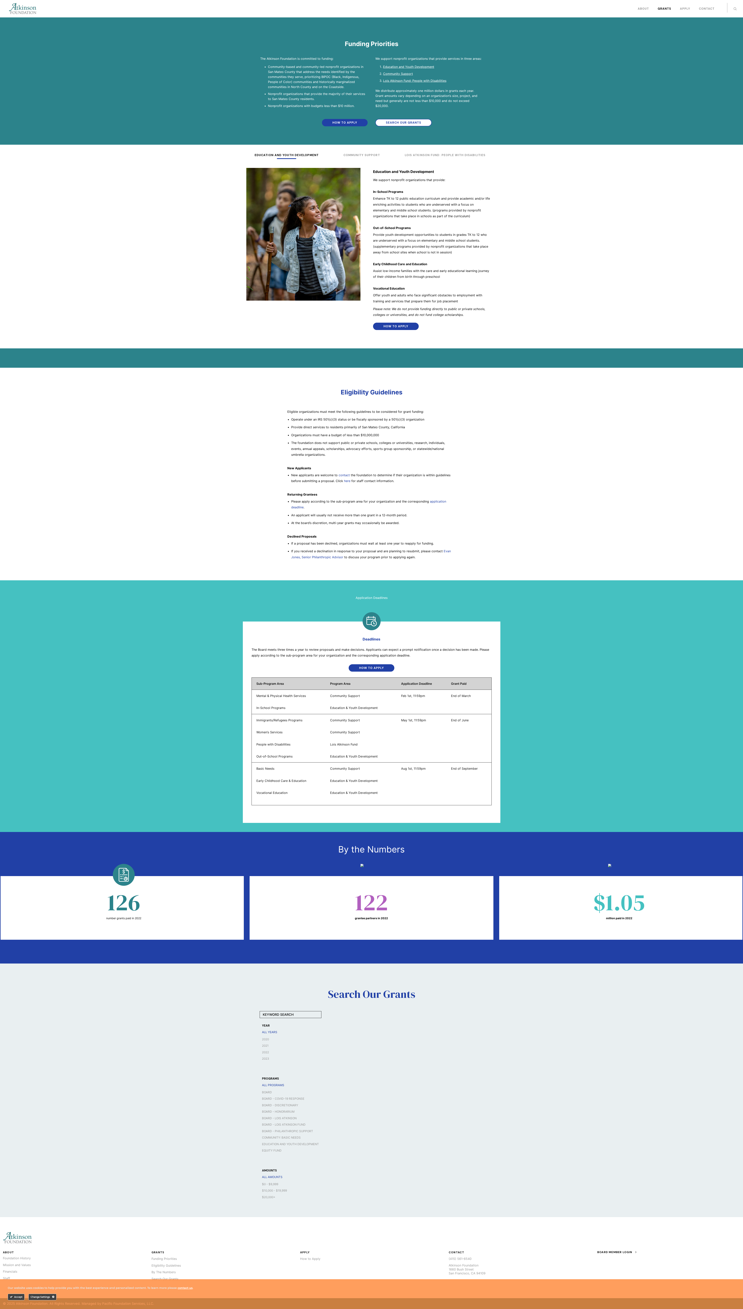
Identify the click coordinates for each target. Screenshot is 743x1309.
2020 (265, 1039)
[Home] (17, 1237)
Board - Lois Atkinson (279, 1118)
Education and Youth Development (408, 67)
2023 (265, 1058)
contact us (185, 1288)
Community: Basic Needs (281, 1137)
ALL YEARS (269, 1032)
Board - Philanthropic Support (287, 1131)
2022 (265, 1052)
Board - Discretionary (280, 1105)
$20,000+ (268, 1197)
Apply (685, 9)
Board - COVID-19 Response (283, 1098)
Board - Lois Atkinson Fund (284, 1124)
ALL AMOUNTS (272, 1177)
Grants (664, 9)
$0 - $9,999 (270, 1184)
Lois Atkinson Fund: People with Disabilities (414, 81)
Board (267, 1092)
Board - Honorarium (278, 1111)
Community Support (398, 74)
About (643, 9)
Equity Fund (272, 1150)
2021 (265, 1045)
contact (344, 475)
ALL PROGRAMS (273, 1085)
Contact (707, 9)
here (347, 481)
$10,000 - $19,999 (274, 1190)
